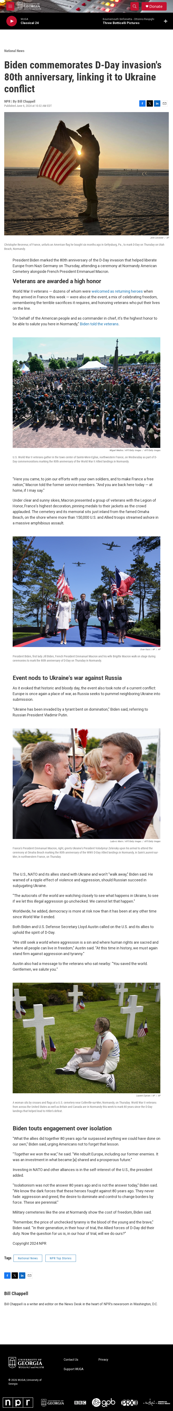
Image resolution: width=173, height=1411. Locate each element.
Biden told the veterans (99, 324)
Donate (155, 6)
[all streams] (167, 21)
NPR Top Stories (61, 1258)
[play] (11, 21)
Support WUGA (74, 1369)
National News (14, 51)
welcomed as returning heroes (117, 291)
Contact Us (71, 1359)
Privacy (103, 1359)
